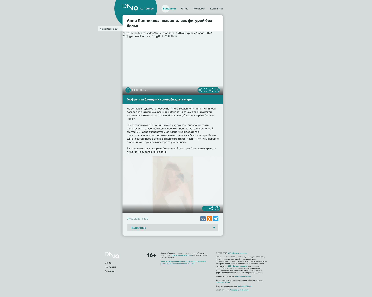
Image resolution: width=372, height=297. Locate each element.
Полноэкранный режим (205, 90)
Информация (217, 90)
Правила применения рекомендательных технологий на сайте (183, 262)
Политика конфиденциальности (173, 261)
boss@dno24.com (223, 282)
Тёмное (149, 8)
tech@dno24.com (245, 286)
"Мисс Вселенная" (109, 29)
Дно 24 (130, 7)
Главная (112, 255)
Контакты (216, 8)
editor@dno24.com (243, 276)
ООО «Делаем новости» (182, 255)
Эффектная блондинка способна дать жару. (160, 99)
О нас (184, 8)
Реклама (199, 8)
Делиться (211, 90)
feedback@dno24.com (239, 290)
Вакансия (169, 8)
